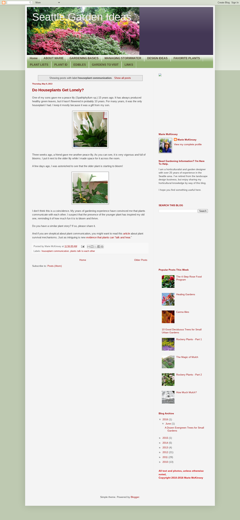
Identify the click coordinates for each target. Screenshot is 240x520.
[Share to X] (95, 246)
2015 (166, 437)
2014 (166, 442)
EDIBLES (79, 64)
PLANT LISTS (39, 64)
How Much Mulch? (186, 392)
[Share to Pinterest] (102, 246)
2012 (166, 452)
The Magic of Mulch (187, 357)
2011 (165, 457)
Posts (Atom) (54, 265)
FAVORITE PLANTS (187, 58)
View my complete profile (188, 144)
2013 (166, 447)
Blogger (135, 497)
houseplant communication (55, 251)
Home (34, 58)
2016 (166, 419)
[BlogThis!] (92, 246)
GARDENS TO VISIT (105, 64)
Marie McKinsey (186, 139)
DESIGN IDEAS (157, 58)
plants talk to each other (82, 251)
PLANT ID (60, 64)
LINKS (129, 64)
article (126, 233)
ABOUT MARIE (54, 58)
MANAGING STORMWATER (123, 58)
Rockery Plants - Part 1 (189, 339)
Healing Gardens (185, 294)
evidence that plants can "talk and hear (108, 237)
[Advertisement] (185, 104)
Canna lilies (182, 311)
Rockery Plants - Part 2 (189, 374)
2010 (166, 461)
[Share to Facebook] (98, 246)
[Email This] (88, 246)
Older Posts (140, 260)
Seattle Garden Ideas (81, 17)
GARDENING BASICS (84, 58)
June (169, 423)
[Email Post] (82, 246)
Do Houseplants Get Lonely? (58, 90)
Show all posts (122, 77)
